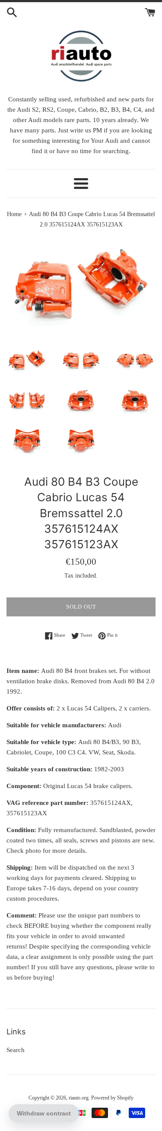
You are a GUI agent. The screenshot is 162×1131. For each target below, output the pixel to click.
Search (15, 1049)
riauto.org (79, 1098)
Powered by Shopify (112, 1098)
